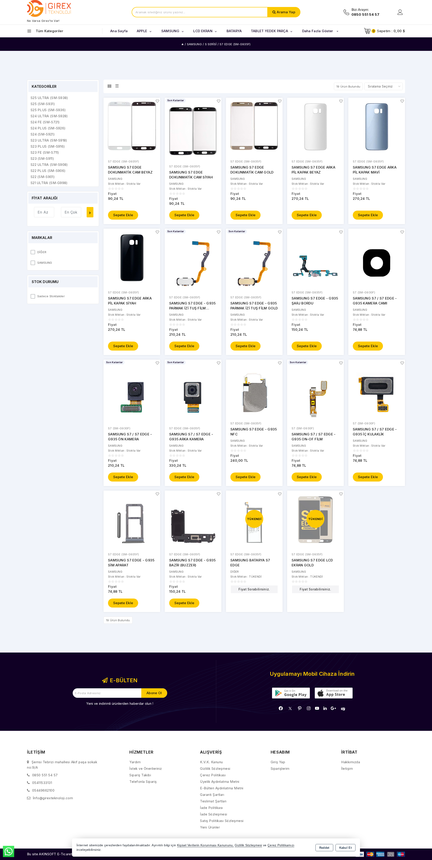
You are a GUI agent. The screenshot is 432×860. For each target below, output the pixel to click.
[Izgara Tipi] (109, 86)
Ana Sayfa (119, 31)
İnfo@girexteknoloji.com (53, 798)
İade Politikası (211, 808)
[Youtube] (317, 708)
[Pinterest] (299, 708)
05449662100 (43, 790)
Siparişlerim (280, 768)
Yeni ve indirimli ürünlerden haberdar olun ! (119, 703)
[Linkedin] (325, 708)
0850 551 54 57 (45, 775)
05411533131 (42, 783)
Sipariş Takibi (140, 775)
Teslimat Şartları (213, 801)
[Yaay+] (343, 709)
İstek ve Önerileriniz (145, 768)
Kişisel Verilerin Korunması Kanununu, (205, 845)
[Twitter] (290, 708)
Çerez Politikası (213, 775)
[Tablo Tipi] (117, 86)
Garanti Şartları (212, 794)
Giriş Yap (278, 762)
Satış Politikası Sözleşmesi (222, 821)
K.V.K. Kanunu (211, 762)
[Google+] (333, 708)
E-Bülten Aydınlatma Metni (221, 788)
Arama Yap (286, 12)
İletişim (347, 768)
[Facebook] (280, 708)
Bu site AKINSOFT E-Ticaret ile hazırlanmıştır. (63, 854)
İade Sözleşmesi (213, 814)
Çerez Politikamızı (281, 845)
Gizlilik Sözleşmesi (215, 768)
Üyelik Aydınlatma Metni (219, 781)
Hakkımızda (350, 762)
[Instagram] (308, 708)
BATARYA (234, 31)
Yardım (135, 762)
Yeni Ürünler (210, 827)
